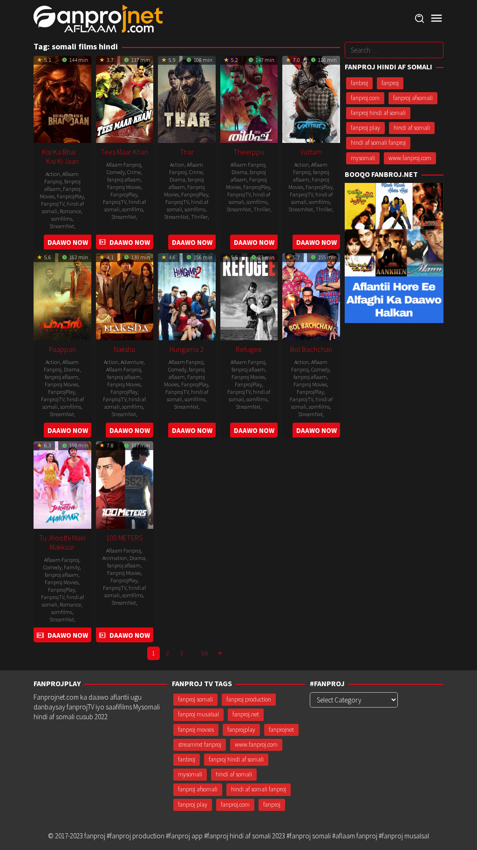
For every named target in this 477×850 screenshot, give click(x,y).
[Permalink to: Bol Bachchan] (311, 295)
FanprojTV (52, 203)
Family (72, 567)
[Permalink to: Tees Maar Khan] (124, 98)
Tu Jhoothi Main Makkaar (62, 542)
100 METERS (124, 537)
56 (204, 653)
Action (53, 173)
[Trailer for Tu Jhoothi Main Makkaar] (40, 635)
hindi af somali (412, 128)
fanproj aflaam (124, 179)
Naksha (124, 349)
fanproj (390, 83)
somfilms (61, 218)
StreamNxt (61, 226)
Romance (70, 211)
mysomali (363, 158)
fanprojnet (281, 730)
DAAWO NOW (68, 242)
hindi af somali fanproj (378, 143)
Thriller (199, 216)
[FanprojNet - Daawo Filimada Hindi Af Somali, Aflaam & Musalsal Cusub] (98, 17)
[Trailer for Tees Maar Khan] (102, 242)
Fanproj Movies (124, 186)
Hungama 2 (187, 349)
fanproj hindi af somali (378, 113)
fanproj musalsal (198, 714)
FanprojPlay (70, 196)
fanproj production (248, 699)
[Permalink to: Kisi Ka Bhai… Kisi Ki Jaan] (62, 98)
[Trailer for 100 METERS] (102, 635)
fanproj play (365, 128)
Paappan (62, 349)
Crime (134, 172)
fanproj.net (245, 714)
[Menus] (436, 18)
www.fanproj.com (409, 158)
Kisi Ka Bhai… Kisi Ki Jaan (62, 156)
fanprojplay (241, 730)
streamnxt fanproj (199, 745)
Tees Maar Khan (124, 151)
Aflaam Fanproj (61, 177)
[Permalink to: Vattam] (311, 98)
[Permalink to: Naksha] (124, 295)
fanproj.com (365, 98)
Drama (177, 179)
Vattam (311, 151)
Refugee (249, 349)
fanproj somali (195, 699)
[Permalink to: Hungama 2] (186, 295)
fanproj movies (196, 730)
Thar (187, 151)
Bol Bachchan (311, 349)
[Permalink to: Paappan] (62, 295)
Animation (114, 557)
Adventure (132, 361)
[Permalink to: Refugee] (249, 295)
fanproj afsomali (413, 98)
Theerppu (248, 151)
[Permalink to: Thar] (186, 98)
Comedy (116, 172)
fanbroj (359, 83)
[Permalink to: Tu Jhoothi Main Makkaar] (62, 483)
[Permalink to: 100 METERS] (124, 483)
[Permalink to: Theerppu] (249, 98)
